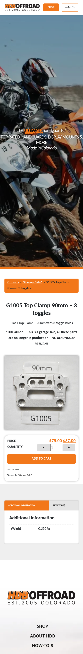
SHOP (51, 7)
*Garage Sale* (32, 282)
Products (13, 282)
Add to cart (41, 459)
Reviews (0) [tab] (59, 505)
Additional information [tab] (21, 505)
